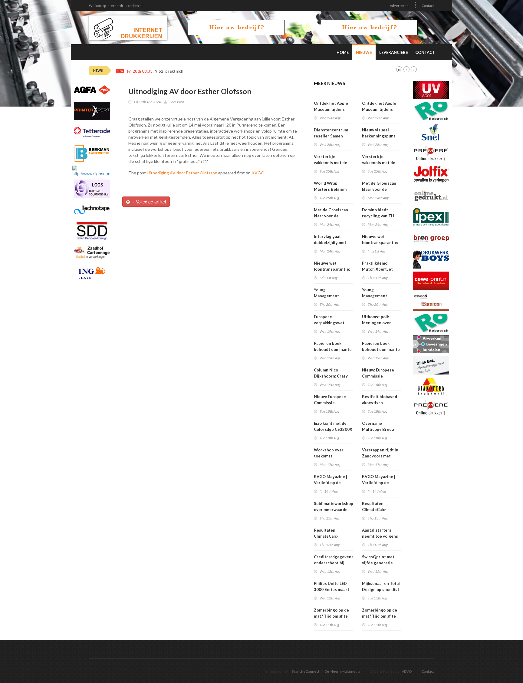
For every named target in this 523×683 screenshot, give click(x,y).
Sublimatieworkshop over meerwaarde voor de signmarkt (333, 509)
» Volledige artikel (148, 202)
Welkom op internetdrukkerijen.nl (116, 6)
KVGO (258, 172)
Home (343, 52)
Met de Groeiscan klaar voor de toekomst (331, 215)
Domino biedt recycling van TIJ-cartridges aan (379, 215)
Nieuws (364, 52)
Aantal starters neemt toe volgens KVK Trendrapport (380, 536)
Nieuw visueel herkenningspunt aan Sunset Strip (378, 135)
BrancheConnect (305, 671)
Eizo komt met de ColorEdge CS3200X (333, 426)
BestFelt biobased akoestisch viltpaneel (379, 402)
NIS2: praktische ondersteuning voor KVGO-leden (202, 71)
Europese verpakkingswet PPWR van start (329, 322)
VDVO (407, 671)
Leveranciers (393, 52)
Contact (428, 6)
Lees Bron (176, 102)
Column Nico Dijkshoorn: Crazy (331, 373)
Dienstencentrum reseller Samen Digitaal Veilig (331, 135)
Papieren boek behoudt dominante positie (333, 349)
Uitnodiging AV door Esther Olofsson (182, 172)
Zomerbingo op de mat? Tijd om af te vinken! (331, 616)
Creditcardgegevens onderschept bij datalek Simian (334, 562)
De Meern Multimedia (342, 671)
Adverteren (399, 6)
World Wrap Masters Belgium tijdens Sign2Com (331, 189)
